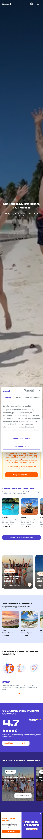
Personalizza (20, 446)
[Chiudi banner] (39, 390)
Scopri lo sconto (20, 475)
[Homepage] (6, 4)
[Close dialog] (40, 813)
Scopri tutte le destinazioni (21, 537)
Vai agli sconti (11, 831)
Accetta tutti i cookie (21, 438)
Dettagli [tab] (18, 397)
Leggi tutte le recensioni (14, 743)
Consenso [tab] (7, 397)
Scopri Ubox (21, 796)
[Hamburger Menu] (38, 3)
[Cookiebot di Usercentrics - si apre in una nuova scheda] (25, 390)
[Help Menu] (31, 4)
